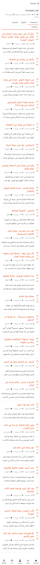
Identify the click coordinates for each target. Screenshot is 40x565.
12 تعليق (7, 323)
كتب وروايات (19, 44)
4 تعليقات (7, 300)
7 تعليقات (7, 149)
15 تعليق (7, 195)
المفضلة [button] (34, 26)
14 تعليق (7, 63)
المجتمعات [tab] (15, 22)
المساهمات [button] (33, 22)
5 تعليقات (9, 44)
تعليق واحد (7, 432)
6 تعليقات (7, 260)
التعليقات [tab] (23, 22)
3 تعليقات (7, 109)
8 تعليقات (7, 346)
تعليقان (8, 87)
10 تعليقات (7, 172)
